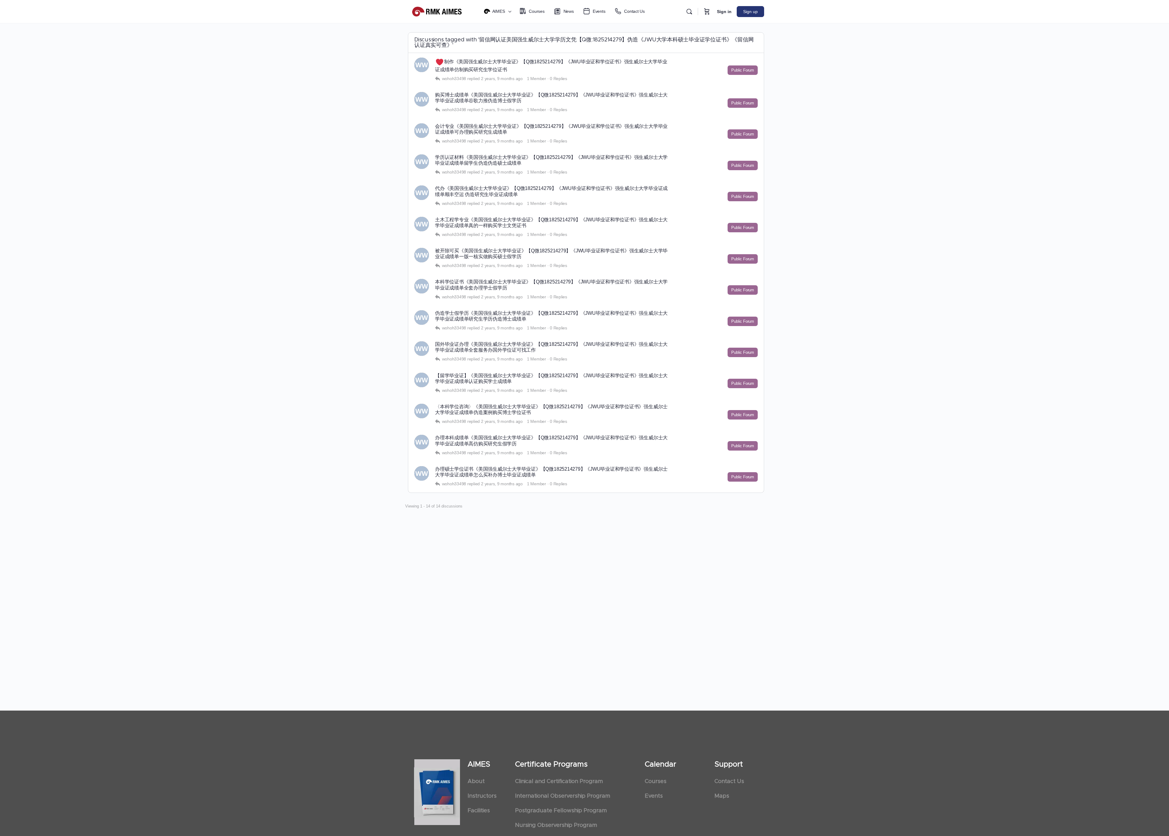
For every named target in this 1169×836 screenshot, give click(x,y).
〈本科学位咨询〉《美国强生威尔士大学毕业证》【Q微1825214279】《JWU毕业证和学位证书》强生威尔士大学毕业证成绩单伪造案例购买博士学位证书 (551, 409)
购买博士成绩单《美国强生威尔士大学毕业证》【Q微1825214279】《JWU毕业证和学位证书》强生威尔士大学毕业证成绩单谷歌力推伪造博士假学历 (551, 97)
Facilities (479, 810)
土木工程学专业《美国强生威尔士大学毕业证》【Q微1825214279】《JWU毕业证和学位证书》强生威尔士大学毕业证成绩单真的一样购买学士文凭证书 (551, 222)
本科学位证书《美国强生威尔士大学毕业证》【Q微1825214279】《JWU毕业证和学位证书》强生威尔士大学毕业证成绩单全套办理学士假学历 (551, 284)
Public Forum (742, 70)
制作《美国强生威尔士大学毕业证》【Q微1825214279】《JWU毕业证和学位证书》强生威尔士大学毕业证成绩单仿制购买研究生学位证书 (551, 65)
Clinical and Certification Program (559, 781)
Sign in (724, 11)
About (476, 781)
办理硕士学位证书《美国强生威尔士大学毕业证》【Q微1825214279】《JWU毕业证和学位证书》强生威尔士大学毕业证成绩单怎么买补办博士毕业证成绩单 (551, 471)
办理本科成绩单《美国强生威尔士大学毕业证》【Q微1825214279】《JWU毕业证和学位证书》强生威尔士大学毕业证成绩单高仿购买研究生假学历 (551, 440)
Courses (655, 781)
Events (654, 796)
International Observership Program (562, 796)
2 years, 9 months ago (502, 78)
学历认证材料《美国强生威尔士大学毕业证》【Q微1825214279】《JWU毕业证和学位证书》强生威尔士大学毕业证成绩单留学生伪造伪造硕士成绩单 (551, 160)
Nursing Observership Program (556, 825)
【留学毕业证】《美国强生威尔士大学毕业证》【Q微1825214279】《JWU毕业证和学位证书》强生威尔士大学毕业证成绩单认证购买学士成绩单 (551, 378)
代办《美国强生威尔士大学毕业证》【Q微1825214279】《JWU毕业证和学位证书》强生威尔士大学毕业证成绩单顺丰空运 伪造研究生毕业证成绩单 (551, 191)
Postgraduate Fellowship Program (561, 810)
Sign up (750, 11)
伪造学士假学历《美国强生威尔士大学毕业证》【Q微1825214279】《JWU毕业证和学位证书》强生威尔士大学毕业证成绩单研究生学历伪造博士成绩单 (551, 316)
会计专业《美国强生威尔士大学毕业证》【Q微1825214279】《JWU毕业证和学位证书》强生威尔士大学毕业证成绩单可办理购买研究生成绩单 (551, 129)
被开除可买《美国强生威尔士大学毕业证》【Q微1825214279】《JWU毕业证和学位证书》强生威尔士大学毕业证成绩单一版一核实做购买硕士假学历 (551, 253)
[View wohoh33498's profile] (421, 65)
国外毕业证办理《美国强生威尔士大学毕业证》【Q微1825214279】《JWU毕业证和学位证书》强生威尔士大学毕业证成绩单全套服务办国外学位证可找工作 (551, 347)
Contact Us (729, 781)
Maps (721, 796)
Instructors (482, 796)
